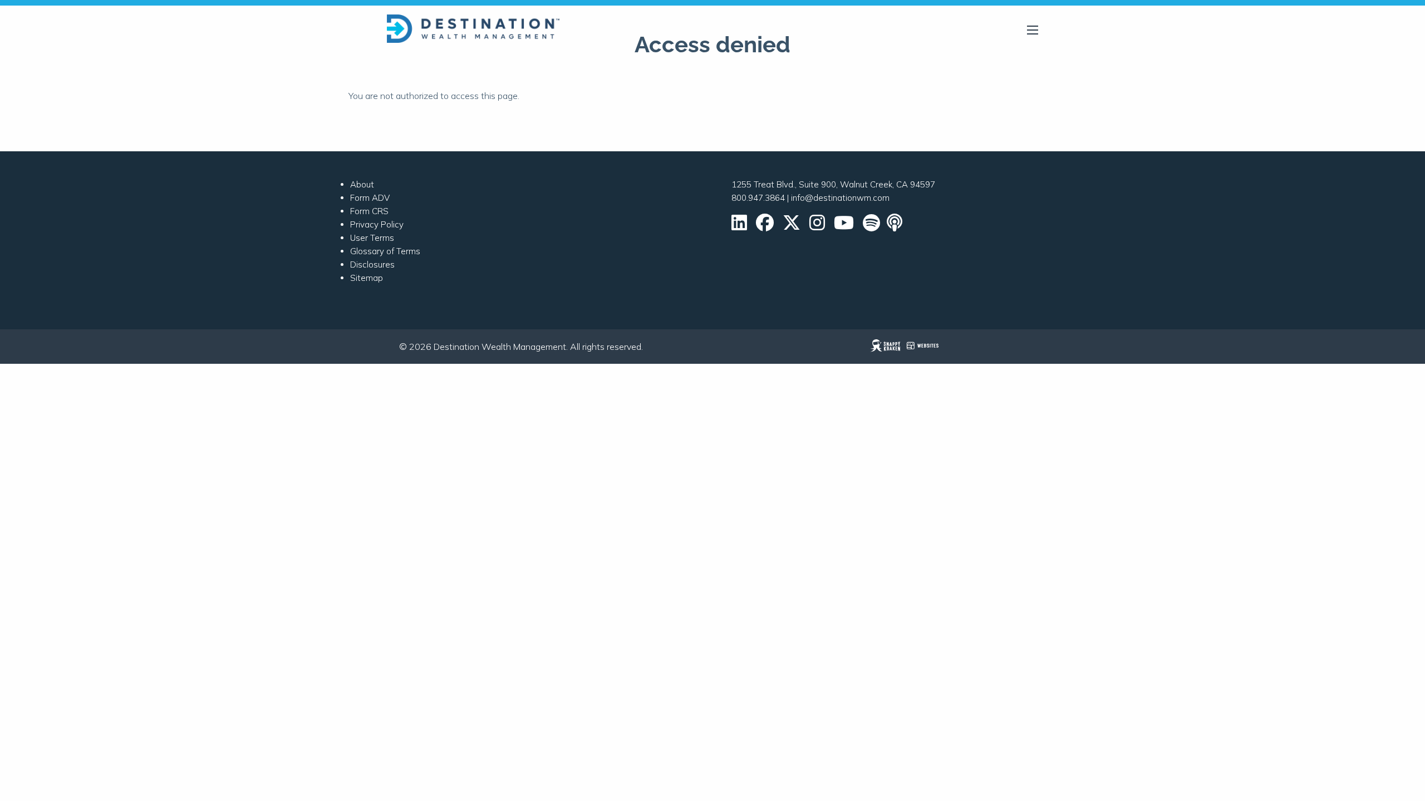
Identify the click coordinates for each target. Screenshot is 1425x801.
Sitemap (366, 278)
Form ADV (370, 197)
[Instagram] (817, 226)
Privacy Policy (377, 224)
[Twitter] (791, 226)
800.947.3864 (758, 197)
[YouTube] (844, 226)
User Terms (372, 238)
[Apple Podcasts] (896, 226)
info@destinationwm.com (840, 197)
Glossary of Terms (385, 251)
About (362, 184)
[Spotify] (871, 226)
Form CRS (369, 211)
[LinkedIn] (739, 226)
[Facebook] (765, 226)
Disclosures (372, 264)
